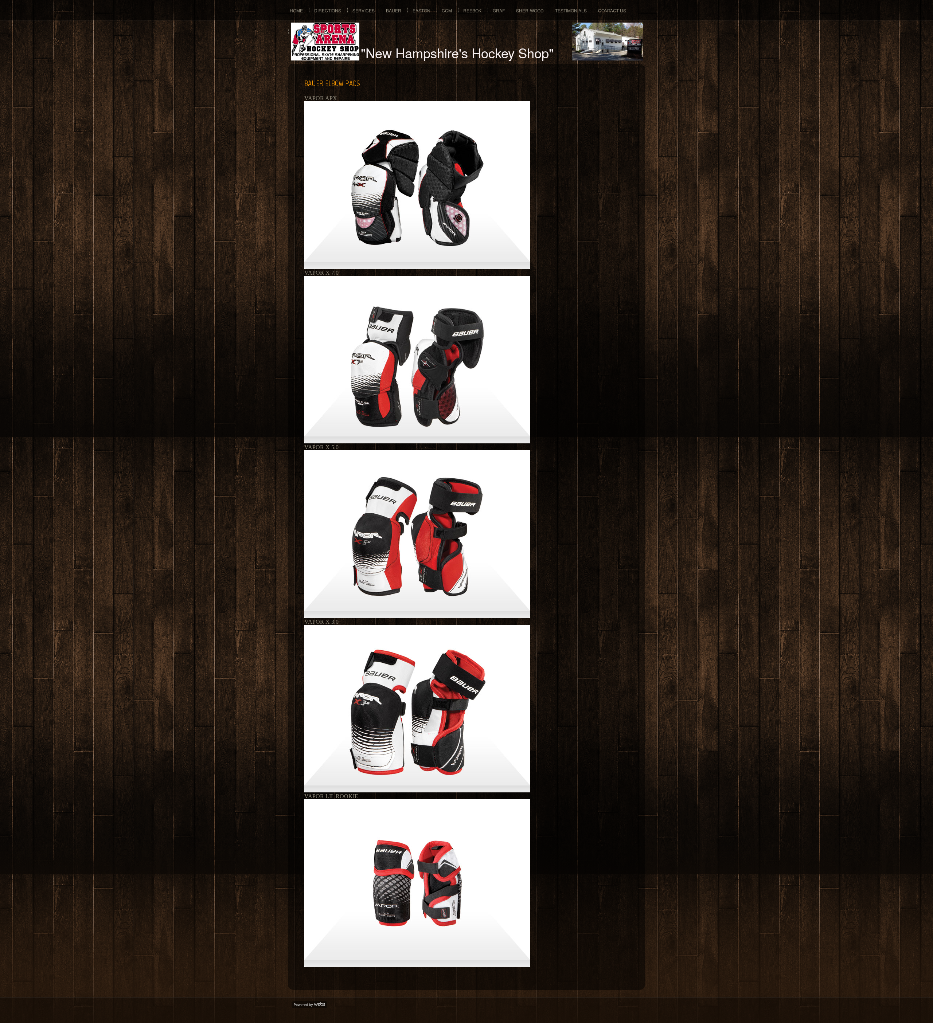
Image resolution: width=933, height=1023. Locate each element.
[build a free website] (309, 1005)
